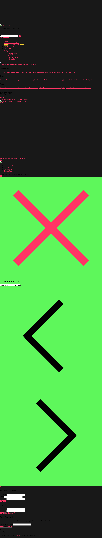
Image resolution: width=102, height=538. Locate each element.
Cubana (53, 72)
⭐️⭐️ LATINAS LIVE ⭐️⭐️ (14, 45)
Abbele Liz (21, 88)
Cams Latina (33, 72)
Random (33, 64)
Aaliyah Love (13, 88)
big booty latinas (12, 72)
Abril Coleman (80, 88)
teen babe (37, 80)
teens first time (45, 80)
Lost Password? (10, 513)
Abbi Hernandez (30, 88)
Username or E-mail (6, 524)
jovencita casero (12, 80)
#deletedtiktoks (69, 80)
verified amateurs (55, 80)
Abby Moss (39, 88)
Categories (7, 48)
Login (2, 37)
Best (10, 64)
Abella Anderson (48, 88)
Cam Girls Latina (9, 46)
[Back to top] (1, 176)
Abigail (65, 88)
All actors (88, 88)
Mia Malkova (12, 59)
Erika (9, 55)
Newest (4, 64)
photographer (22, 80)
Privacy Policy (8, 169)
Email (2, 497)
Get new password (6, 526)
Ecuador (65, 72)
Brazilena (26, 72)
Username (3, 494)
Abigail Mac (71, 88)
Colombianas (46, 72)
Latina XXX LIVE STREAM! (10, 285)
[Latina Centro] (5, 25)
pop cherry (30, 80)
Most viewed (18, 64)
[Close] (51, 278)
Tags (5, 50)
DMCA (6, 167)
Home (6, 41)
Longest (25, 64)
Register (6, 37)
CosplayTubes (12, 54)
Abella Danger (58, 88)
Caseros (39, 72)
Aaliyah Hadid (4, 88)
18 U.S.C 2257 (9, 165)
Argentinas (3, 72)
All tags (88, 80)
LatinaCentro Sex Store (11, 43)
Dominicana (59, 72)
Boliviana (20, 72)
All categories (73, 72)
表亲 (62, 80)
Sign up (3, 501)
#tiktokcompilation (80, 80)
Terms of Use (8, 171)
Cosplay (6, 52)
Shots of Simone (13, 57)
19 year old (3, 80)
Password (3, 499)
